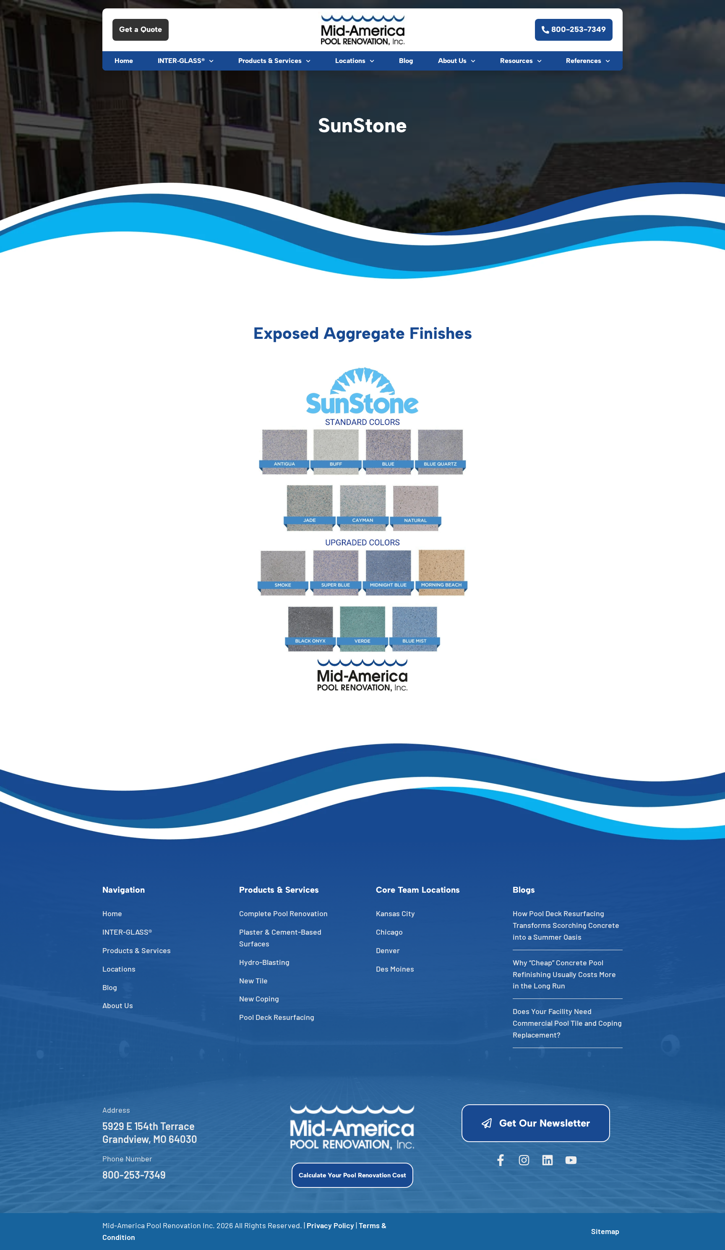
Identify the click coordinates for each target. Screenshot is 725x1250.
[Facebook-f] (500, 1160)
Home (124, 61)
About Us (452, 61)
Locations (350, 61)
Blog (406, 61)
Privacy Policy (330, 1225)
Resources (516, 61)
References (583, 61)
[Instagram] (524, 1160)
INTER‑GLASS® (181, 61)
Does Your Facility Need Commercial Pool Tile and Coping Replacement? (567, 1022)
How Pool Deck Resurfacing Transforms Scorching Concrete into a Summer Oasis (566, 925)
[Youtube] (571, 1160)
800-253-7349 (134, 1175)
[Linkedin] (547, 1160)
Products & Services (270, 61)
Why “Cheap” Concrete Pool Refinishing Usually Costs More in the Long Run (564, 974)
